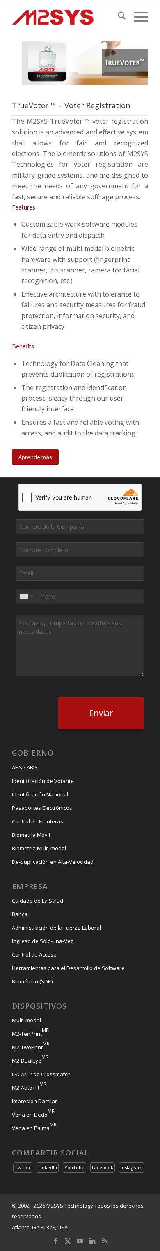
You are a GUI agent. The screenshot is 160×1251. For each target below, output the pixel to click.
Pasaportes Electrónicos (42, 808)
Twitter (23, 1167)
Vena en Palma (34, 1128)
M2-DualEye (30, 1060)
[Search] (118, 16)
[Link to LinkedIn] (92, 1241)
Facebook (102, 1167)
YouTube (74, 1167)
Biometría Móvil (31, 834)
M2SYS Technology (69, 1205)
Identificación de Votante (43, 781)
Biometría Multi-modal (39, 848)
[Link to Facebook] (55, 1241)
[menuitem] (118, 16)
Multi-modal (26, 1020)
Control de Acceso (34, 954)
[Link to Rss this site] (104, 1241)
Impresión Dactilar (34, 1101)
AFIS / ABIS (25, 767)
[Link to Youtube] (80, 1241)
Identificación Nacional (40, 794)
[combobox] (25, 596)
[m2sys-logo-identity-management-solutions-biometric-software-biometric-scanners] (66, 16)
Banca (19, 914)
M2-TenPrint (30, 1033)
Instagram (131, 1167)
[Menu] (137, 16)
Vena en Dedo (33, 1114)
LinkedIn (47, 1167)
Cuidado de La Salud (37, 900)
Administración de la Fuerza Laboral (56, 927)
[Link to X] (68, 1241)
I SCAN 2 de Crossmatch (41, 1074)
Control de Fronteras (37, 821)
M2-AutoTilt (29, 1087)
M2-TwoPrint (31, 1047)
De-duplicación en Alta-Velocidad (53, 861)
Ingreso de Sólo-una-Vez (42, 941)
